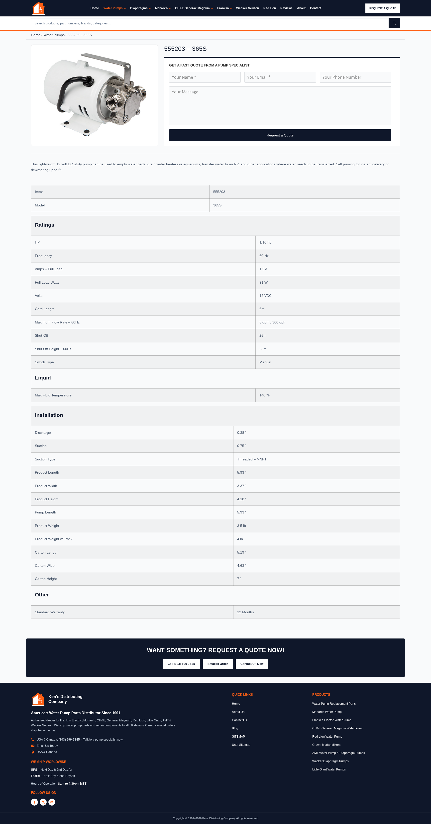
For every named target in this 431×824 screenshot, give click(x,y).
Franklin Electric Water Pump (331, 720)
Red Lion (269, 8)
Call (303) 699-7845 (181, 664)
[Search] (394, 23)
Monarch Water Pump (327, 712)
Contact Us (239, 720)
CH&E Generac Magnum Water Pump (337, 728)
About (301, 8)
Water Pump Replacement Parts (334, 703)
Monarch (161, 8)
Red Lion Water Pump (327, 736)
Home (95, 8)
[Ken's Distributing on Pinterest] (51, 802)
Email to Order (218, 664)
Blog (235, 728)
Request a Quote (382, 8)
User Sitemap (241, 745)
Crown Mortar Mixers (326, 745)
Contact (315, 8)
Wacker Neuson (247, 8)
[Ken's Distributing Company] (38, 699)
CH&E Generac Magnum (192, 8)
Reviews (286, 8)
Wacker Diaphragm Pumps (330, 761)
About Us (238, 712)
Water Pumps (113, 8)
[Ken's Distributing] (38, 8)
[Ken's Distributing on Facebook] (34, 802)
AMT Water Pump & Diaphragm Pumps (338, 753)
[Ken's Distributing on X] (43, 802)
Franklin (223, 8)
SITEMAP (238, 736)
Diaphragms (139, 8)
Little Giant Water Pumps (329, 769)
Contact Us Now (251, 664)
